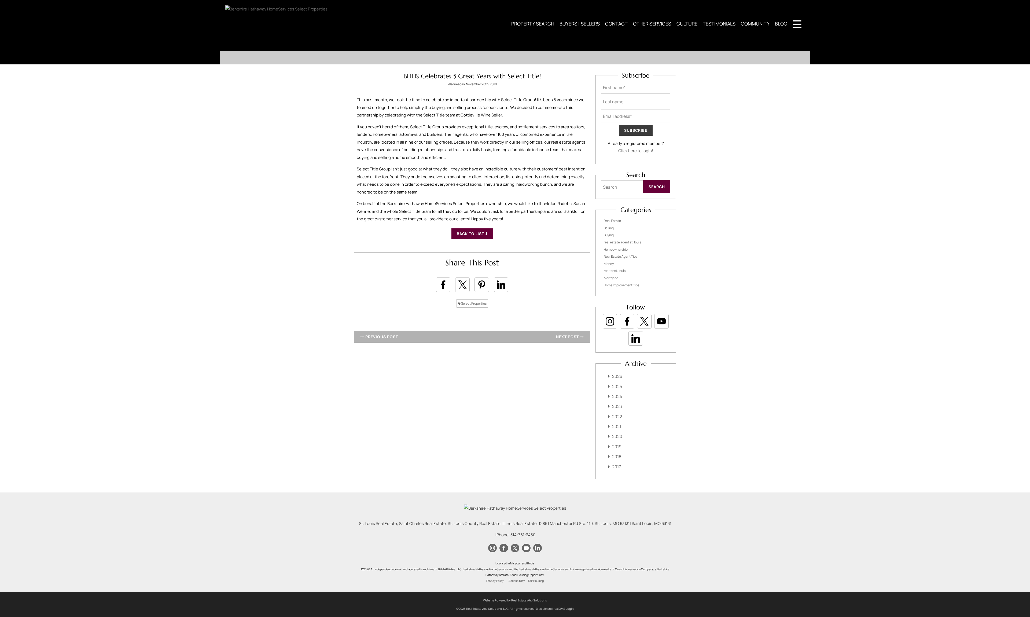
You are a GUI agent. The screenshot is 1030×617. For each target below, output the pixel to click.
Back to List (471, 233)
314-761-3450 (522, 535)
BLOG (781, 23)
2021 (616, 426)
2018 (616, 456)
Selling (609, 228)
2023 (617, 406)
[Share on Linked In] (501, 285)
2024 (617, 396)
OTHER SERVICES (652, 23)
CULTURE (686, 23)
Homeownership (616, 249)
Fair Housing (536, 581)
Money (609, 263)
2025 (617, 386)
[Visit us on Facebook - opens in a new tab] (627, 321)
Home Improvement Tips (621, 285)
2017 (616, 467)
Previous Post (381, 336)
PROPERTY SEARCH (532, 23)
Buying (609, 235)
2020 (617, 436)
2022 (617, 416)
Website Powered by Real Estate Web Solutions (515, 600)
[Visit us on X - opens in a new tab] (644, 321)
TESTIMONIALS (719, 23)
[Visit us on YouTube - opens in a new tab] (661, 321)
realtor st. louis (615, 270)
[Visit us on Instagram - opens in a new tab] (610, 321)
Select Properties (474, 303)
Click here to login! (635, 151)
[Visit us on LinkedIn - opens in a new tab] (635, 338)
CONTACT (616, 23)
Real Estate (612, 220)
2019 (616, 447)
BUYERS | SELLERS (580, 23)
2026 (617, 376)
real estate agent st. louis (622, 242)
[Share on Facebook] (443, 285)
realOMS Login (564, 609)
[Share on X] (462, 285)
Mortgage (611, 278)
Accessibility (517, 581)
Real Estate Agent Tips (620, 256)
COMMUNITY (755, 23)
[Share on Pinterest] (481, 285)
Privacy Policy (495, 581)
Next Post (568, 336)
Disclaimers (544, 609)
